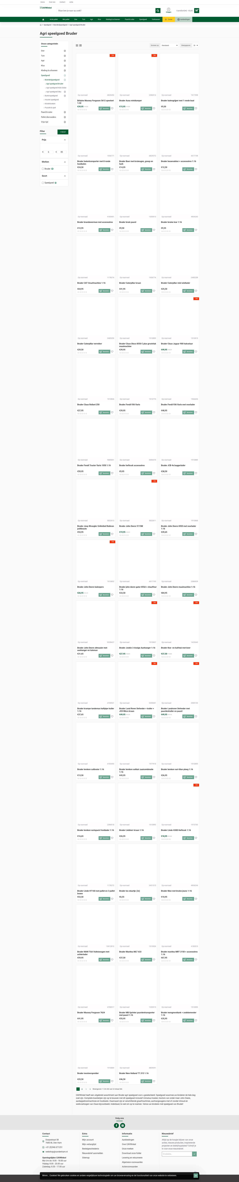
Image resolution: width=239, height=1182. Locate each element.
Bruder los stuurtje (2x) (129, 891)
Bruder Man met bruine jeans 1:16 (176, 891)
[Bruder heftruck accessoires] (137, 437)
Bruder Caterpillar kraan (130, 283)
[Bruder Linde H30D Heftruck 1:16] (179, 802)
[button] (104, 108)
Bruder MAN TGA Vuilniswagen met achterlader (93, 953)
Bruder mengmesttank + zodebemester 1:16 (178, 1013)
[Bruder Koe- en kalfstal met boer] (179, 620)
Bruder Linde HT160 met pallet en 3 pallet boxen (96, 892)
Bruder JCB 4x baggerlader (173, 465)
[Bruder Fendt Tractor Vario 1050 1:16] (95, 437)
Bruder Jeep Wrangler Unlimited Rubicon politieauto (95, 527)
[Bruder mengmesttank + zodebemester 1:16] (179, 985)
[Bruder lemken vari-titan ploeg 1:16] (179, 741)
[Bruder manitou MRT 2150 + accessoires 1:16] (179, 924)
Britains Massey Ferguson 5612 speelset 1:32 (95, 101)
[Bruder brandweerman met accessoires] (95, 194)
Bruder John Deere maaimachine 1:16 (178, 587)
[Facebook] (116, 1125)
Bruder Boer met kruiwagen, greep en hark (136, 162)
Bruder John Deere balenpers (90, 587)
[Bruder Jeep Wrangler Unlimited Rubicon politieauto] (95, 498)
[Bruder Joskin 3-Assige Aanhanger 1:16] (137, 620)
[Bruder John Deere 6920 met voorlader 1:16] (179, 498)
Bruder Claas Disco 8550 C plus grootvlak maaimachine (137, 345)
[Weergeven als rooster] (77, 45)
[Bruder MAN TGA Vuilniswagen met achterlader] (95, 924)
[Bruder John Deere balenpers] (95, 559)
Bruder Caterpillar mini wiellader (175, 283)
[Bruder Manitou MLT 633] (137, 924)
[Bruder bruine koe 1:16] (179, 194)
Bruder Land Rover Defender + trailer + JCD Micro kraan (136, 709)
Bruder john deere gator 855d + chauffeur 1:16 (138, 588)
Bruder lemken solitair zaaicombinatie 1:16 (136, 770)
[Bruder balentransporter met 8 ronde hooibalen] (95, 134)
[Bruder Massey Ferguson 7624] (95, 985)
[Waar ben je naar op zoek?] (157, 10)
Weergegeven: (186, 45)
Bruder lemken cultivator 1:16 (90, 769)
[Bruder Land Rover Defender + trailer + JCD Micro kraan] (137, 681)
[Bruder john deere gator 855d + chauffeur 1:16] (137, 559)
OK (196, 1176)
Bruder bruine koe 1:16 (171, 222)
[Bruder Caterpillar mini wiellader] (179, 255)
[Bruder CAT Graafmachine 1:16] (95, 255)
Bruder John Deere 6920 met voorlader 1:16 (178, 527)
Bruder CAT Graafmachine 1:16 (91, 283)
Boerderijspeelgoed (60, 25)
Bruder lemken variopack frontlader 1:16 (95, 830)
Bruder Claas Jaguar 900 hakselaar (177, 344)
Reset (63, 132)
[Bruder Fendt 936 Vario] (137, 377)
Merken (45, 162)
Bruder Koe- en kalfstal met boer (175, 648)
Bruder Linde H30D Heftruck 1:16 (176, 830)
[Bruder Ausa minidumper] (137, 73)
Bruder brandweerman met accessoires (95, 222)
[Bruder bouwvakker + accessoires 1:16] (179, 134)
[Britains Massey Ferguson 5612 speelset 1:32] (95, 73)
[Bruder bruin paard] (137, 194)
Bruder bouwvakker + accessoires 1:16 (178, 161)
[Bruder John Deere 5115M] (137, 498)
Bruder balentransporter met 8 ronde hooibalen (93, 162)
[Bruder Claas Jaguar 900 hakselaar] (179, 316)
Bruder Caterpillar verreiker (89, 344)
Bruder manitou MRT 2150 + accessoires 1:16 (179, 953)
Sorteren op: (155, 45)
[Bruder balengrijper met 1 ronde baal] (179, 73)
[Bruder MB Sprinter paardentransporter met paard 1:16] (137, 985)
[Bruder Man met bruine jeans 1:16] (179, 863)
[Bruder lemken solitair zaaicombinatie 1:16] (137, 741)
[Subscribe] (194, 1154)
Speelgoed (47, 25)
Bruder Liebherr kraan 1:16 (131, 830)
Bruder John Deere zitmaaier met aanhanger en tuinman (92, 649)
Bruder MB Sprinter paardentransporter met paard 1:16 (137, 1013)
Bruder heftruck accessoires (132, 465)
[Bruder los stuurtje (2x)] (137, 863)
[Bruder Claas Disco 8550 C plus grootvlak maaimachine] (137, 316)
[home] (40, 25)
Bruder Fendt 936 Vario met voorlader (178, 404)
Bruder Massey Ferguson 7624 (91, 1012)
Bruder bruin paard (127, 222)
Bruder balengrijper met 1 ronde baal (177, 100)
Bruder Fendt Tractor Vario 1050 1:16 (94, 465)
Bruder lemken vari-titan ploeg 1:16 (177, 769)
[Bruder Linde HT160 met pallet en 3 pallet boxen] (95, 863)
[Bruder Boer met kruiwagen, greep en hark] (137, 134)
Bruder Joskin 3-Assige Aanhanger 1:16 (137, 648)
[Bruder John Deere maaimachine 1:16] (179, 559)
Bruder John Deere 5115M (131, 526)
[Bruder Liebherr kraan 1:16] (137, 802)
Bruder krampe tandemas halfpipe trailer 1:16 (95, 709)
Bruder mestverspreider (88, 1073)
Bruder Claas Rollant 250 (88, 404)
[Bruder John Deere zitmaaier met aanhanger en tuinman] (95, 620)
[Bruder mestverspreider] (95, 1046)
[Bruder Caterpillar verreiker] (95, 316)
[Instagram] (122, 1125)
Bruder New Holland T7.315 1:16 (134, 1073)
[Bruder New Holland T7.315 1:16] (137, 1046)
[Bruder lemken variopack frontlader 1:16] (95, 802)
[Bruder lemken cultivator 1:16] (95, 741)
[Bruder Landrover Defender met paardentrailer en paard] (179, 681)
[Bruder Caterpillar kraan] (137, 255)
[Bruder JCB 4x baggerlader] (179, 437)
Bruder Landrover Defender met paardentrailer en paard (175, 709)
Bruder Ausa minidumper (130, 100)
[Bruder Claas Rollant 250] (95, 377)
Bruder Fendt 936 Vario (129, 404)
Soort (44, 176)
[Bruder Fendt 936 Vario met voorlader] (179, 377)
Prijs (44, 139)
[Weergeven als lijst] (80, 45)
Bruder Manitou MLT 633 (130, 952)
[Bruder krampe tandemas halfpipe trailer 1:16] (95, 681)
